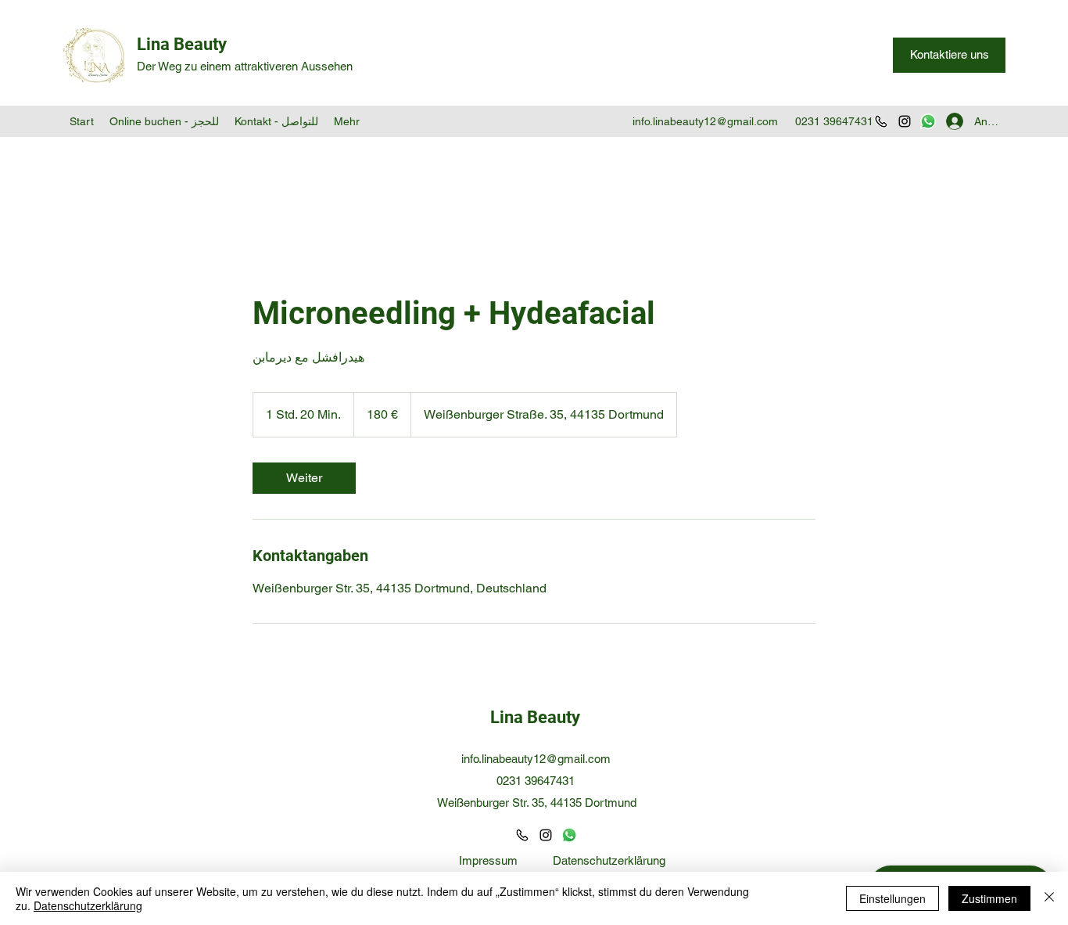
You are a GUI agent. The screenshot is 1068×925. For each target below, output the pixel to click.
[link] (304, 478)
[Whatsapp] (928, 121)
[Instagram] (904, 121)
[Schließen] (1049, 898)
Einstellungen (892, 898)
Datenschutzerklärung (609, 860)
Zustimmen (989, 898)
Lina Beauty (182, 44)
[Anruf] (881, 121)
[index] (522, 835)
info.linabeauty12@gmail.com (705, 121)
